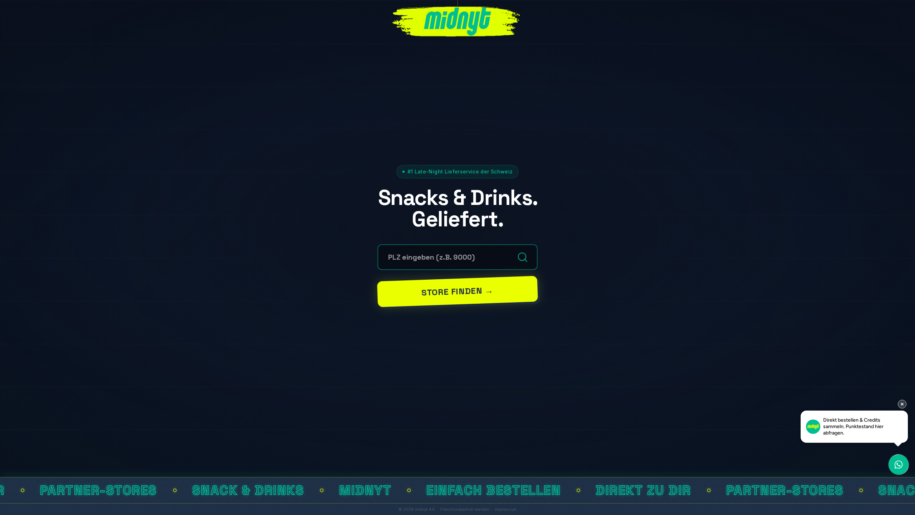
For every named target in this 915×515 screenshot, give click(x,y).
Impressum (505, 509)
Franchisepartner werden (465, 509)
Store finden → (457, 291)
